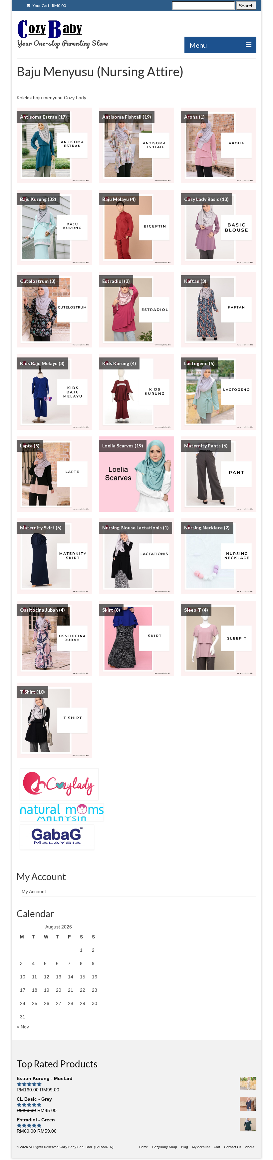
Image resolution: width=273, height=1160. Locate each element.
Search (246, 5)
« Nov (23, 1026)
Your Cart (49, 5)
